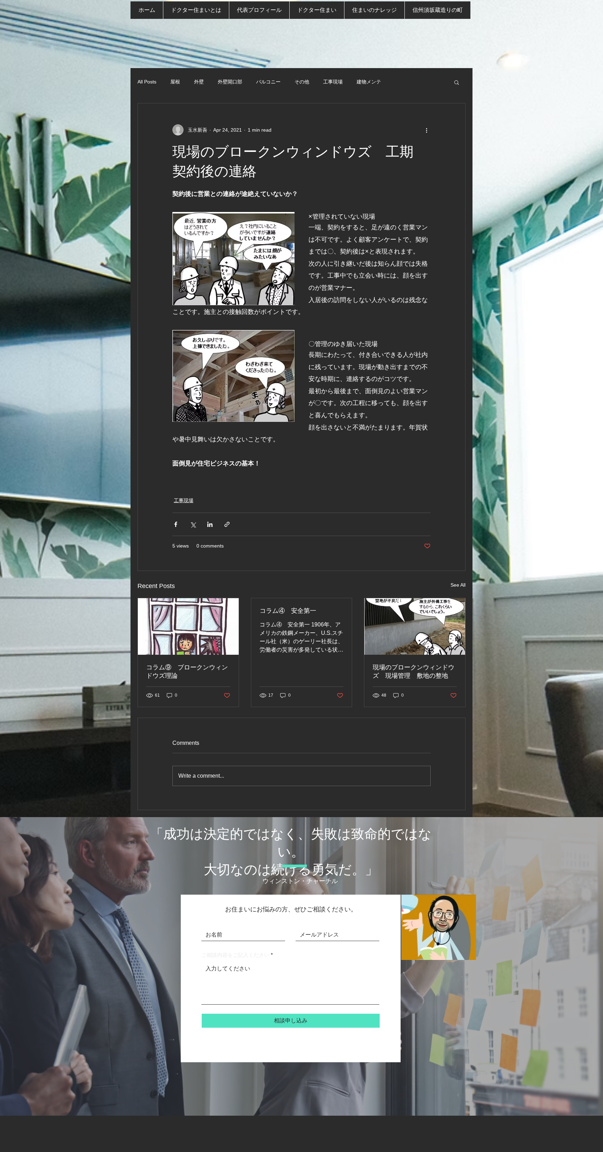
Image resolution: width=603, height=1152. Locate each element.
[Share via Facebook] (175, 524)
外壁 (199, 82)
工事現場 (333, 82)
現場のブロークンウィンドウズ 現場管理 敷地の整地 (413, 671)
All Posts (146, 82)
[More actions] (426, 130)
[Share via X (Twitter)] (192, 524)
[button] (456, 82)
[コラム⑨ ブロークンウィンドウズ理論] (188, 626)
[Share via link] (227, 524)
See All (458, 585)
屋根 (175, 82)
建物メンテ (369, 82)
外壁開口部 (230, 82)
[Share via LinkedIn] (210, 524)
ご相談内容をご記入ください (235, 954)
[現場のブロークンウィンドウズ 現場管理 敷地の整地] (414, 626)
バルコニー (268, 82)
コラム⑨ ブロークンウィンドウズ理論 (187, 671)
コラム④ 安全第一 (288, 610)
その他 (302, 82)
